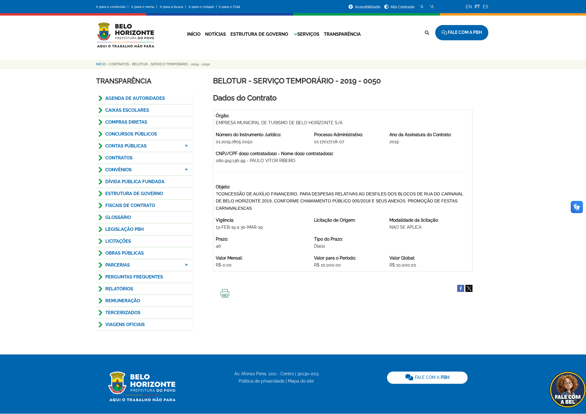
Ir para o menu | (144, 7)
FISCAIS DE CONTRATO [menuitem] (130, 205)
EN (469, 6)
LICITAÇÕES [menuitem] (118, 241)
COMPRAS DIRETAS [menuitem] (126, 122)
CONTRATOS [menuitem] (118, 158)
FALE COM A (431, 377)
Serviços (308, 34)
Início (194, 34)
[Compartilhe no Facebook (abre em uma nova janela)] (460, 287)
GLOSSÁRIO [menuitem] (118, 217)
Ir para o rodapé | (203, 7)
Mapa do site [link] (301, 381)
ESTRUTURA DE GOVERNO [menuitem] (134, 193)
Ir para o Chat (229, 7)
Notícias (215, 34)
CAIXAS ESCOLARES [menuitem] (127, 110)
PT (477, 6)
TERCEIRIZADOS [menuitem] (122, 312)
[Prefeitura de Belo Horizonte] (125, 31)
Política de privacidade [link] (261, 381)
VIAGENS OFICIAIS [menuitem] (125, 324)
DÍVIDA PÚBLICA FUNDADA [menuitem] (135, 181)
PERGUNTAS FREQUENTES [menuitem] (134, 277)
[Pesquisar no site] (427, 33)
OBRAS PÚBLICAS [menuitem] (124, 253)
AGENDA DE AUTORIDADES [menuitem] (135, 98)
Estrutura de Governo (259, 34)
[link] (427, 378)
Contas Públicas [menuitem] (121, 147)
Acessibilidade (368, 7)
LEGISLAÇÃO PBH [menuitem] (124, 229)
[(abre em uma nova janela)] (468, 287)
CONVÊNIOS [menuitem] (114, 171)
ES (485, 6)
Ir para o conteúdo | (113, 7)
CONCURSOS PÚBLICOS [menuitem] (131, 134)
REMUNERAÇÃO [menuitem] (122, 300)
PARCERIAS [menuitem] (113, 266)
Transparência (342, 34)
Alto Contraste (402, 7)
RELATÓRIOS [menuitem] (119, 289)
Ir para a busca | (173, 7)
